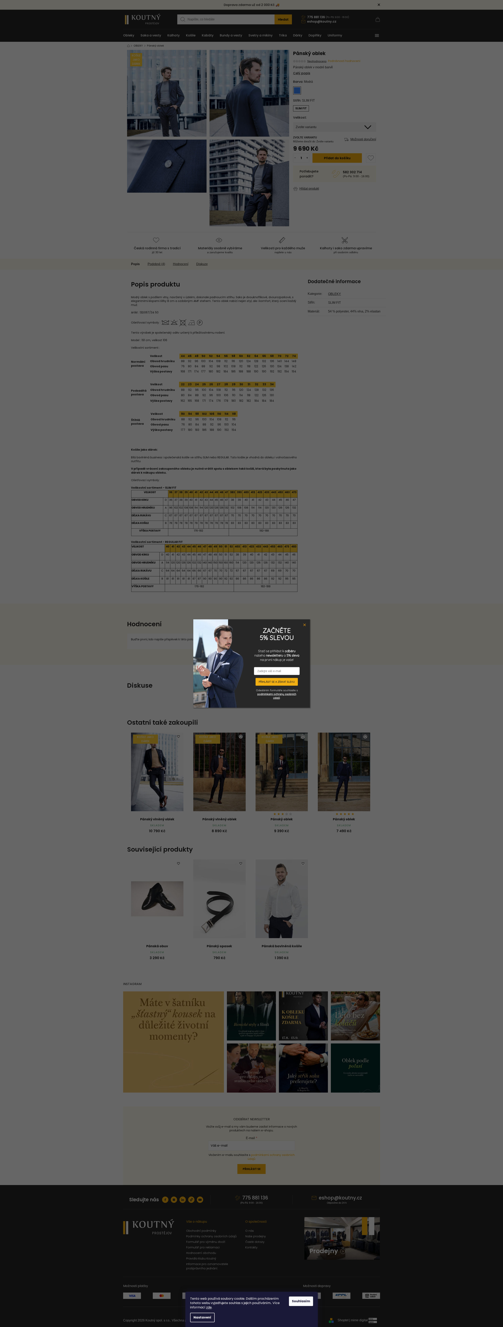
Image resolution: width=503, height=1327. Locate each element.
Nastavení (202, 1317)
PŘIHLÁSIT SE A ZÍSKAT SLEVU (277, 681)
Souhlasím (301, 1301)
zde (209, 1307)
